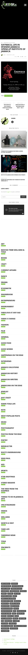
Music (4, 422)
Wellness (5, 517)
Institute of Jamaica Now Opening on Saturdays (13, 174)
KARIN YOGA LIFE (8, 404)
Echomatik (6, 288)
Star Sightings (8, 477)
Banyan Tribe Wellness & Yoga (12, 251)
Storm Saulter (12, 623)
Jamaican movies (5, 606)
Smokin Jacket (8, 621)
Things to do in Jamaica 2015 (12, 498)
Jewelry (4, 392)
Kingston (16, 608)
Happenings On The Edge (9, 42)
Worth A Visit (4, 173)
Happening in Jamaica (6, 596)
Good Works (7, 349)
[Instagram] (13, 653)
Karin (4, 54)
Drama (4, 282)
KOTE (3, 410)
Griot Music (17, 593)
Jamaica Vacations (10, 367)
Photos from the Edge (11, 434)
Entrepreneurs (8, 300)
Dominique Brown (14, 591)
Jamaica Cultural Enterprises (8, 598)
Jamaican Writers (9, 379)
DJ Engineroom (5, 591)
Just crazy (6, 398)
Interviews (6, 361)
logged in (9, 191)
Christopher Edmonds (17, 586)
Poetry (4, 440)
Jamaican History (9, 373)
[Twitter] (15, 653)
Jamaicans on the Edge (11, 386)
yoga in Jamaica (5, 630)
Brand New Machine (6, 586)
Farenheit (4, 593)
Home (5, 640)
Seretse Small (22, 618)
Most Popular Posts (10, 416)
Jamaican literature (14, 603)
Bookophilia (14, 583)
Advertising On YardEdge (9, 639)
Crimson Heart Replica (16, 588)
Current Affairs (8, 270)
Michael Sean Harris (6, 613)
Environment (7, 307)
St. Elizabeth (16, 621)
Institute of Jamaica (8, 95)
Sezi (2, 465)
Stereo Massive (8, 483)
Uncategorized (8, 505)
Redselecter (6, 446)
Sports (4, 471)
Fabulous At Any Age (10, 313)
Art (2, 42)
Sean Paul (5, 458)
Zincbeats (5, 547)
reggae (16, 616)
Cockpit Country (6, 588)
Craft (2, 149)
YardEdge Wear (8, 535)
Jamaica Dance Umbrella (7, 601)
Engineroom (7, 294)
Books (4, 258)
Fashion (5, 325)
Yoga (3, 541)
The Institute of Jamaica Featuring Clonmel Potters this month (12, 151)
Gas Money (10, 593)
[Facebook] (11, 653)
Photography (7, 428)
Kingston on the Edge (7, 611)
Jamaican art (17, 601)
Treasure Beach (5, 628)
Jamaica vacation (15, 606)
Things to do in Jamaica (7, 626)
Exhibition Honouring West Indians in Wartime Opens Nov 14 (13, 180)
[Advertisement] (14, 24)
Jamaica (14, 596)
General (5, 337)
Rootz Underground (11, 452)
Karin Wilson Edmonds (7, 608)
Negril (13, 613)
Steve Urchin (5, 623)
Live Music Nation (21, 611)
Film (3, 331)
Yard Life (5, 529)
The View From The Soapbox (9, 490)
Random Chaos (20, 613)
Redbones (4, 616)
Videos (4, 511)
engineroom (23, 591)
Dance (4, 276)
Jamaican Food (5, 603)
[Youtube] (17, 653)
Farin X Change (8, 319)
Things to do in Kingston (20, 626)
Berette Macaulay (6, 583)
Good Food (6, 343)
